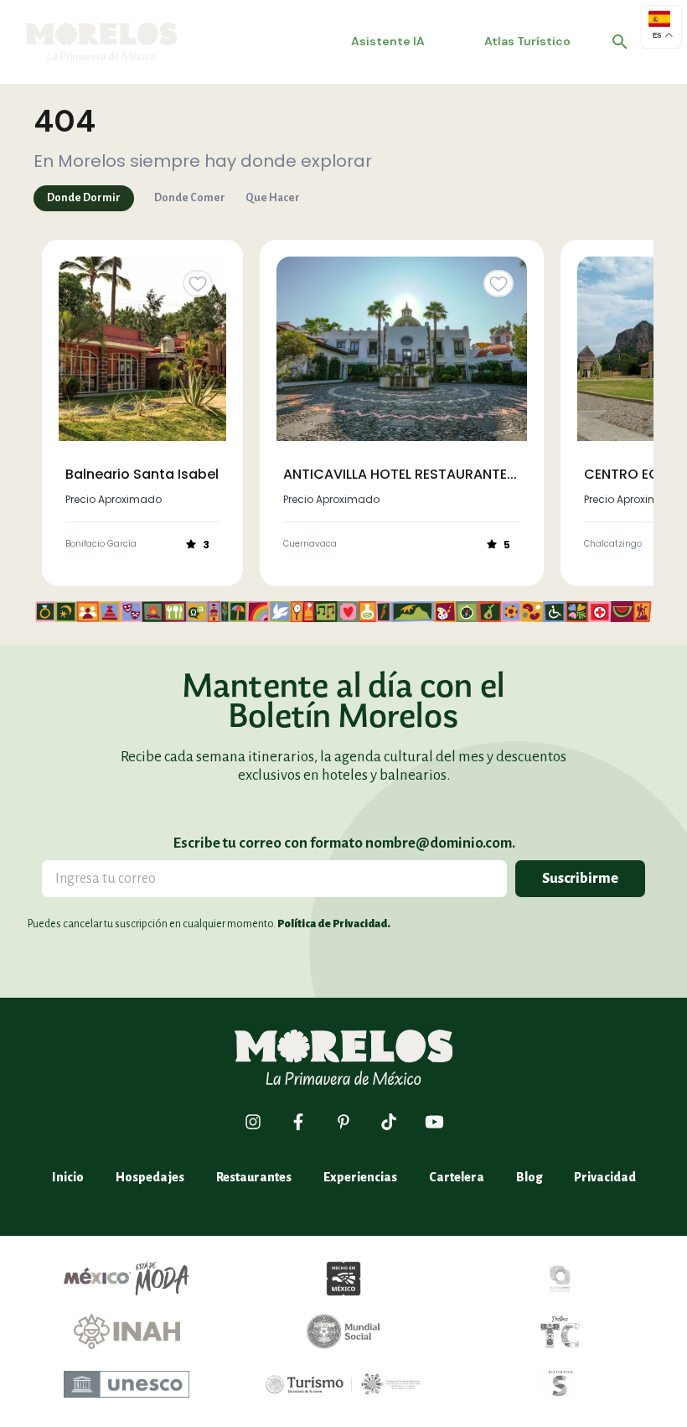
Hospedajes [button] (150, 1177)
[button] (620, 42)
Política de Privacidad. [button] (333, 924)
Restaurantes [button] (254, 1177)
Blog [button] (529, 1177)
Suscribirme (580, 878)
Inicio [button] (68, 1177)
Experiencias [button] (360, 1177)
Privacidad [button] (605, 1177)
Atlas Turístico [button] (527, 41)
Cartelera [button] (456, 1177)
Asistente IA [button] (388, 41)
